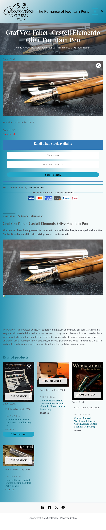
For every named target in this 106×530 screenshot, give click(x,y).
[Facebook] (49, 507)
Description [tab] (9, 215)
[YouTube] (63, 507)
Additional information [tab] (30, 215)
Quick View (18, 402)
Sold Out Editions (37, 187)
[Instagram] (42, 507)
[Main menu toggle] (95, 11)
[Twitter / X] (56, 507)
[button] (98, 65)
